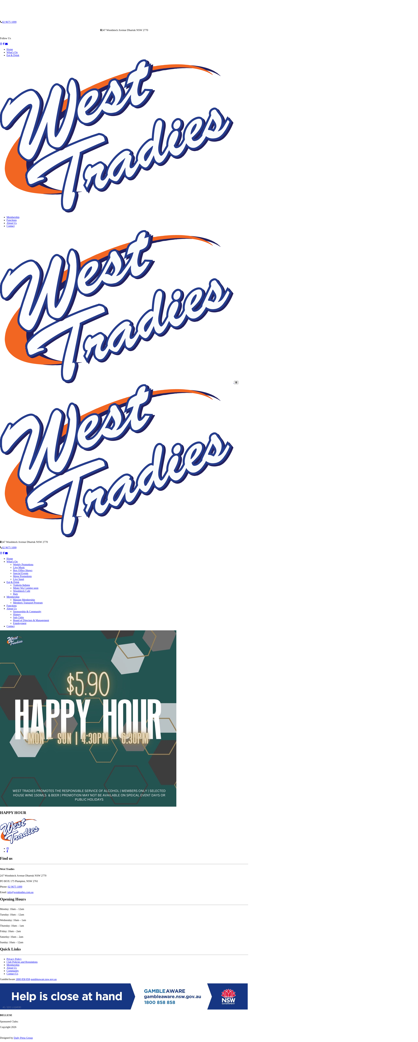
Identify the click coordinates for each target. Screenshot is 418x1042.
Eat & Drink (13, 55)
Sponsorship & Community (27, 611)
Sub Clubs (18, 617)
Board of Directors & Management (31, 620)
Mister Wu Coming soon (25, 588)
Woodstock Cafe (21, 591)
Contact (11, 226)
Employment (19, 623)
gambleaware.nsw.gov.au (44, 979)
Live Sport (18, 579)
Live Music (19, 567)
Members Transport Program (28, 602)
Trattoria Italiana (21, 585)
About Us (12, 223)
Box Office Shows (22, 570)
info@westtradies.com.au (20, 892)
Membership (13, 217)
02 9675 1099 (9, 22)
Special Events (20, 573)
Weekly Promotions (23, 564)
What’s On (12, 52)
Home (10, 49)
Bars (15, 593)
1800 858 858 (23, 979)
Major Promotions (22, 576)
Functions (12, 220)
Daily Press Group (23, 1037)
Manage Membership (24, 599)
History (17, 614)
